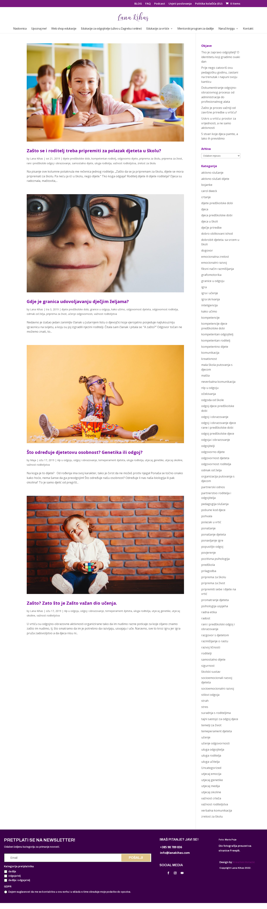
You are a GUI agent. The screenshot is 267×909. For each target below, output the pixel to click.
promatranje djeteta (215, 600)
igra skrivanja (210, 299)
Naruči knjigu (227, 28)
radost (205, 618)
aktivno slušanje (212, 173)
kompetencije (210, 318)
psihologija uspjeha (214, 606)
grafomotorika (211, 275)
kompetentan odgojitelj (217, 334)
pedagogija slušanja (214, 504)
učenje (205, 737)
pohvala (206, 516)
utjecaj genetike (154, 460)
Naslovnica (20, 28)
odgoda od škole (212, 400)
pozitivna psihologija (215, 559)
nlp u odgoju (64, 460)
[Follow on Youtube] (182, 873)
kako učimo (118, 309)
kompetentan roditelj (103, 158)
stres (204, 707)
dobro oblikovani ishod (217, 234)
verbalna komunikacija (216, 810)
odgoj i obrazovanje (85, 460)
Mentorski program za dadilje (195, 28)
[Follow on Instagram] (175, 873)
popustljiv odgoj (212, 547)
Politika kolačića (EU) (208, 3)
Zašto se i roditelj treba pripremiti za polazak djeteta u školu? (94, 151)
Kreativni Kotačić (244, 862)
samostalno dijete (82, 163)
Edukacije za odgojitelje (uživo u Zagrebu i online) (111, 28)
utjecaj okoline (173, 460)
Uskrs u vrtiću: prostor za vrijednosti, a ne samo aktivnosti (218, 123)
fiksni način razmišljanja (217, 269)
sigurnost (208, 666)
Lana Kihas (36, 158)
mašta (205, 375)
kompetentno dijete (214, 347)
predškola (208, 565)
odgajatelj (14, 876)
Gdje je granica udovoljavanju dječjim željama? (78, 301)
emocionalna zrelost (215, 257)
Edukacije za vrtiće (157, 28)
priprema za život (172, 158)
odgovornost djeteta (138, 309)
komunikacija (210, 353)
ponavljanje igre (212, 540)
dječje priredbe (211, 228)
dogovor (207, 250)
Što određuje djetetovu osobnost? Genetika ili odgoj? (85, 452)
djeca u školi (209, 221)
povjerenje (208, 553)
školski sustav (210, 672)
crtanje (206, 197)
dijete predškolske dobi (76, 158)
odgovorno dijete (128, 158)
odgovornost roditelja (165, 309)
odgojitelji (208, 446)
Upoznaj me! (38, 28)
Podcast (159, 3)
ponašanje (208, 528)
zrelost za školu (146, 163)
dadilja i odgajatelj (19, 880)
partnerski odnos (213, 487)
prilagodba (208, 571)
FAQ (148, 3)
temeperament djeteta (111, 460)
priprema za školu (149, 158)
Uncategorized (211, 768)
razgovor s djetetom (215, 635)
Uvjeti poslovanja (180, 3)
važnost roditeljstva (124, 163)
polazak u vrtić (211, 522)
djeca (204, 209)
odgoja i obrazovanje (215, 440)
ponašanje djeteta (213, 534)
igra (204, 287)
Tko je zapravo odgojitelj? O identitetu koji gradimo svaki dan (220, 57)
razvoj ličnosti (210, 647)
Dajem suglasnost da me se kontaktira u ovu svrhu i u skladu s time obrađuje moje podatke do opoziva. (69, 891)
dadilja (12, 871)
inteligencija (209, 305)
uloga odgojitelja (212, 749)
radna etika (209, 612)
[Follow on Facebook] (168, 873)
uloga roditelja (103, 163)
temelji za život (211, 725)
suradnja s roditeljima (216, 713)
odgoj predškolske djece (217, 434)
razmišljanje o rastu (214, 641)
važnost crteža (211, 798)
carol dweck (209, 191)
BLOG (138, 3)
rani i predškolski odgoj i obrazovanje (48, 163)
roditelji (206, 653)
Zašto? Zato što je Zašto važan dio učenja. (72, 603)
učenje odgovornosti (80, 314)
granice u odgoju (100, 309)
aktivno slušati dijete (215, 179)
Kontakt (248, 28)
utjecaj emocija (211, 774)
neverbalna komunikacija (218, 382)
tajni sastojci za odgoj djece (219, 719)
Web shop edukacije (63, 28)
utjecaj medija (210, 786)
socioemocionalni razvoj (217, 689)
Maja (33, 460)
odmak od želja (36, 314)
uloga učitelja (210, 762)
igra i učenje (209, 293)
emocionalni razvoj (214, 263)
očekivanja (208, 394)
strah (205, 701)
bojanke (206, 185)
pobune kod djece (213, 510)
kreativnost (209, 359)
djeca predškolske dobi (216, 215)
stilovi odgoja (210, 695)
